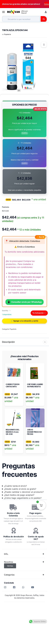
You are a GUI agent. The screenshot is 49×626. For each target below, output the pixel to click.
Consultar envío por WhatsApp (24, 301)
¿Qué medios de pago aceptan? (19, 495)
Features (5, 207)
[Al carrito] (24, 321)
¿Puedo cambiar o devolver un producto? (24, 492)
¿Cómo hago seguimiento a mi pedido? (22, 498)
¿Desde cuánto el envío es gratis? (20, 489)
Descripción (8, 342)
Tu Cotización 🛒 (39, 313)
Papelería (7, 34)
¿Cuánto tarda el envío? (15, 486)
